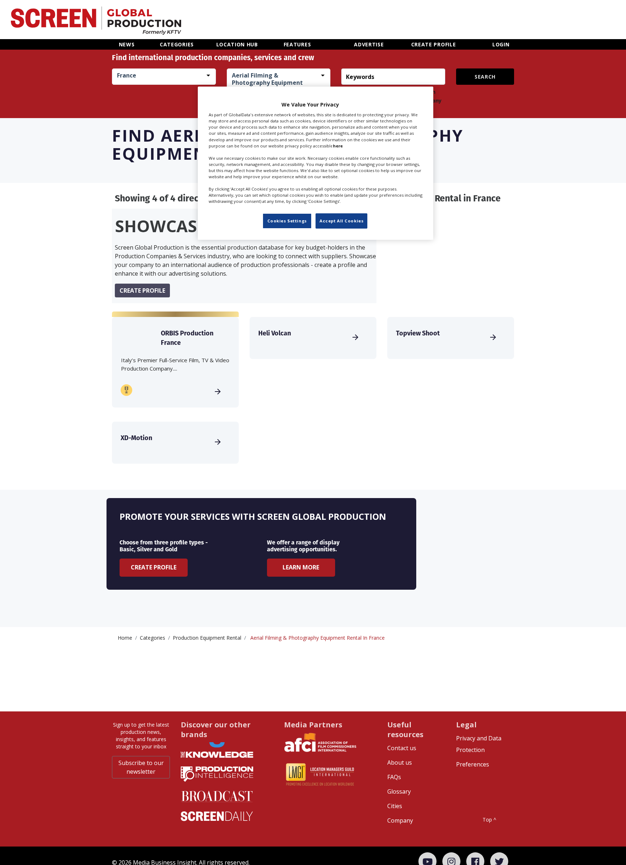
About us (399, 762)
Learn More (301, 567)
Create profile (142, 290)
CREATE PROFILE (433, 44)
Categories (152, 637)
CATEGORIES (177, 44)
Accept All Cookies (341, 220)
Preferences (472, 764)
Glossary (399, 791)
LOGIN (501, 44)
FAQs (394, 777)
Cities (394, 806)
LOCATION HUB (237, 44)
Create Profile (153, 567)
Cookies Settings (287, 220)
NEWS (127, 44)
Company (400, 820)
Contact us (401, 748)
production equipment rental (207, 637)
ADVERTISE (369, 44)
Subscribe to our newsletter (141, 767)
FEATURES (297, 44)
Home (125, 637)
